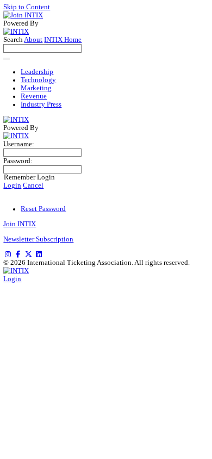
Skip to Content (26, 7)
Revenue (34, 96)
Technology (38, 80)
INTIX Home (63, 40)
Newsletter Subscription (38, 239)
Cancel (33, 185)
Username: (18, 144)
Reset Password (43, 209)
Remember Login (29, 177)
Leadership (37, 72)
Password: (18, 161)
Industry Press (41, 104)
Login (12, 185)
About (33, 40)
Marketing (36, 88)
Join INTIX (19, 224)
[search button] (6, 59)
